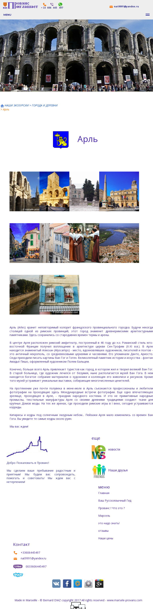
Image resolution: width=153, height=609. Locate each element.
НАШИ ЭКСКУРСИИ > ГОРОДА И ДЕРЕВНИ (31, 105)
